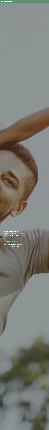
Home (7, 1)
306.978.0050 (15, 247)
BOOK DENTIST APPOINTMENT (10, 241)
